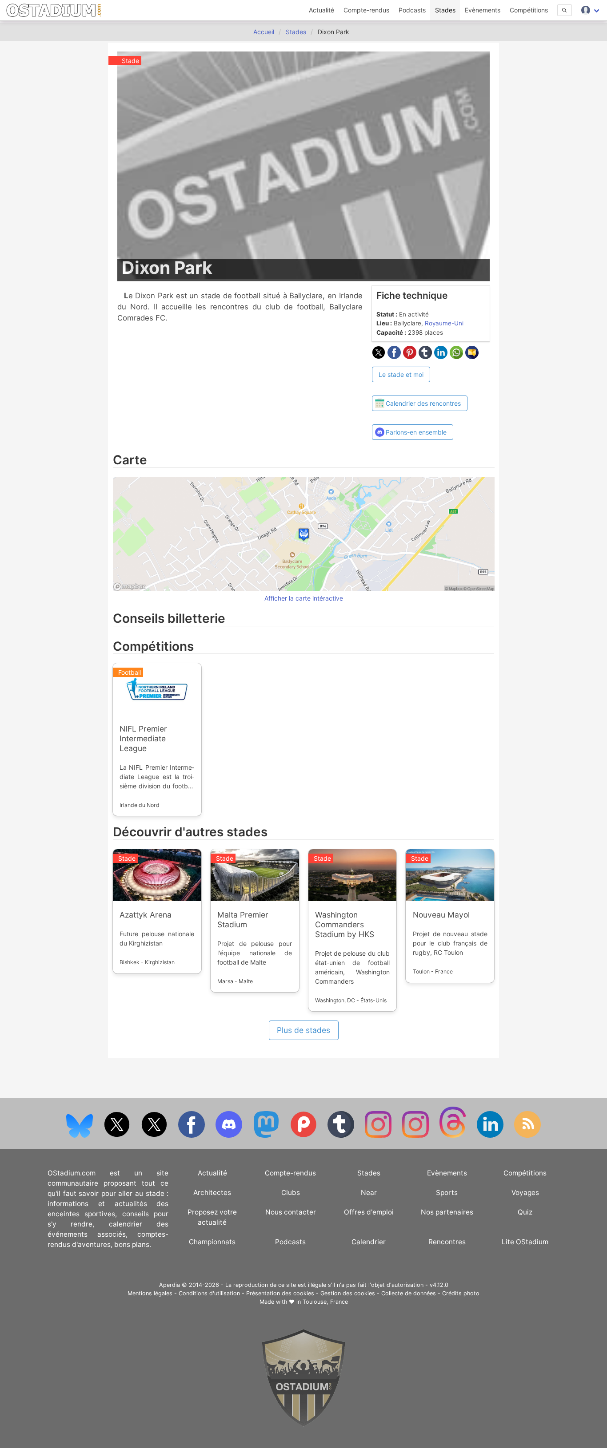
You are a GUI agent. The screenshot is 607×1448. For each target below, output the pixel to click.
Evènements (482, 10)
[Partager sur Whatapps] (457, 356)
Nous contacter (290, 1212)
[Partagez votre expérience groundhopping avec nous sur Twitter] (118, 1135)
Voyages (525, 1192)
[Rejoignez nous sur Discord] (230, 1135)
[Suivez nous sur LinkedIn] (491, 1135)
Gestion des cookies (347, 1293)
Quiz (525, 1212)
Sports (447, 1192)
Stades (445, 10)
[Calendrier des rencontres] (420, 387)
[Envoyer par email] (472, 356)
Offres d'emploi (369, 1212)
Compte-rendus (366, 10)
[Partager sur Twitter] (379, 356)
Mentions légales (150, 1293)
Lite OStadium (525, 1242)
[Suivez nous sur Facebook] (192, 1135)
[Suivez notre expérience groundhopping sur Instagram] (379, 1135)
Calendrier (368, 1242)
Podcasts (412, 10)
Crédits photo (460, 1293)
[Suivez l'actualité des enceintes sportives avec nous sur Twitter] (155, 1135)
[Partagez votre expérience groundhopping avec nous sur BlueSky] (80, 1135)
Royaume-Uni (444, 323)
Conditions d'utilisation (209, 1293)
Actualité (321, 10)
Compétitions (529, 10)
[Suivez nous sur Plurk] (304, 1135)
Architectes (212, 1192)
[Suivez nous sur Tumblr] (341, 1135)
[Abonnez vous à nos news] (527, 1135)
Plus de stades (303, 1030)
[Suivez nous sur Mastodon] (267, 1135)
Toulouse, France (325, 1301)
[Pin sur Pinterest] (411, 356)
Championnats (212, 1242)
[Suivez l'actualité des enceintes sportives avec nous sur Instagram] (416, 1135)
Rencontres (447, 1242)
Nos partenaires (447, 1212)
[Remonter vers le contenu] (303, 1424)
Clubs (290, 1192)
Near (369, 1192)
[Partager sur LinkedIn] (442, 356)
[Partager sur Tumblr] (426, 356)
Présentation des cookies (280, 1293)
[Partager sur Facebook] (395, 356)
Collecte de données (408, 1293)
